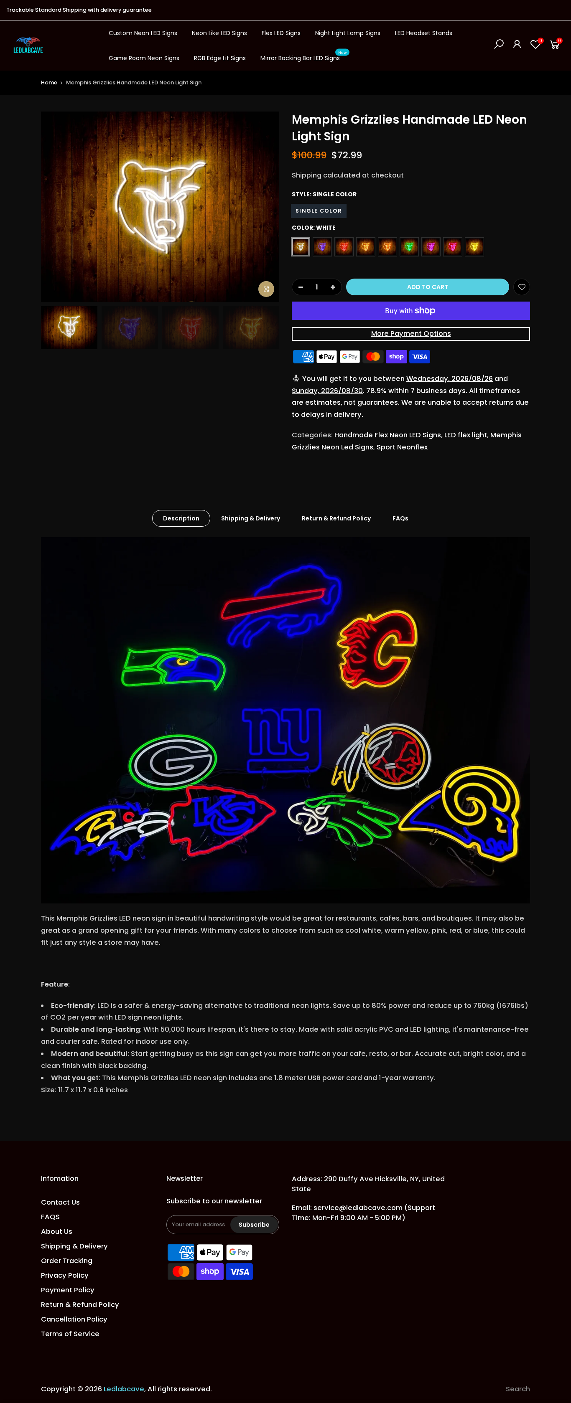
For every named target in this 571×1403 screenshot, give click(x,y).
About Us (56, 1231)
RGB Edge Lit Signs (220, 58)
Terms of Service (70, 1334)
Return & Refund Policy (336, 518)
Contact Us (60, 1202)
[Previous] (55, 207)
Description (181, 518)
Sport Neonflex (402, 447)
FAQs (400, 518)
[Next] (264, 207)
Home (49, 82)
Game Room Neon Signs (144, 58)
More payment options (411, 333)
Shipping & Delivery (250, 518)
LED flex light (465, 435)
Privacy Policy (65, 1275)
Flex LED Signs (281, 33)
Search (518, 1389)
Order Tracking (66, 1261)
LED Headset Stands (423, 33)
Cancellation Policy (74, 1319)
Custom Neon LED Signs (143, 33)
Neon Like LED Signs (219, 33)
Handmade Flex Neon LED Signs (387, 435)
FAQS (50, 1217)
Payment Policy (67, 1290)
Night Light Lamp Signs (347, 33)
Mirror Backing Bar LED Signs (303, 56)
